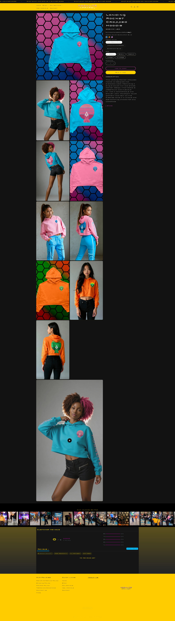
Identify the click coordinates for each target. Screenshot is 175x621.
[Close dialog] (106, 286)
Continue (77, 331)
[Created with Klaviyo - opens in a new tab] (87, 336)
